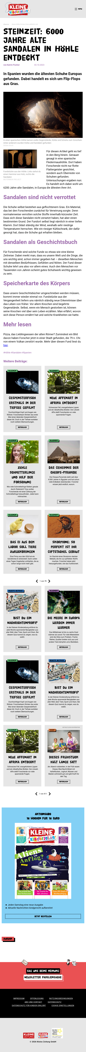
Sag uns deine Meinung (43, 971)
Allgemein (6, 24)
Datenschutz (54, 1002)
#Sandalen (16, 352)
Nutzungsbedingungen (61, 998)
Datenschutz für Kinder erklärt (29, 1005)
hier (5, 345)
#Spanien (26, 352)
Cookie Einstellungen (63, 1005)
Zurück (7, 938)
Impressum (19, 998)
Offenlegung (37, 998)
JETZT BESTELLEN (43, 916)
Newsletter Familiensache (43, 977)
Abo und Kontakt (33, 1002)
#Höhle (7, 352)
